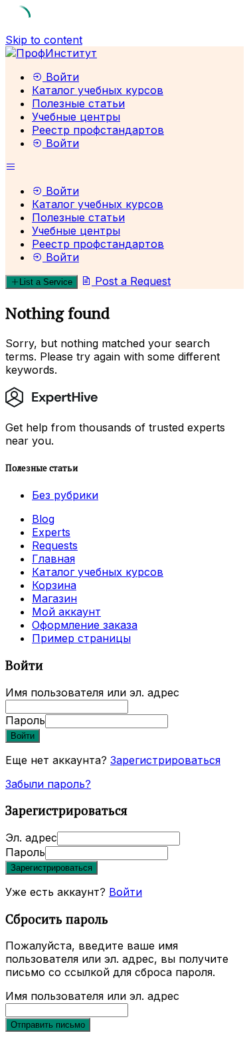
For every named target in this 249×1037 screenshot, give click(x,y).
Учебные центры (76, 116)
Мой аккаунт (66, 611)
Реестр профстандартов (98, 129)
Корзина (54, 585)
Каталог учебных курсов (97, 90)
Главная (53, 558)
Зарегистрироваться (165, 760)
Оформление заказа (84, 624)
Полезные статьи (78, 103)
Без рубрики (65, 495)
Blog (43, 518)
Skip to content (43, 39)
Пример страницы (81, 638)
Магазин (54, 598)
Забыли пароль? (48, 784)
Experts (51, 532)
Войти (125, 892)
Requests (55, 545)
